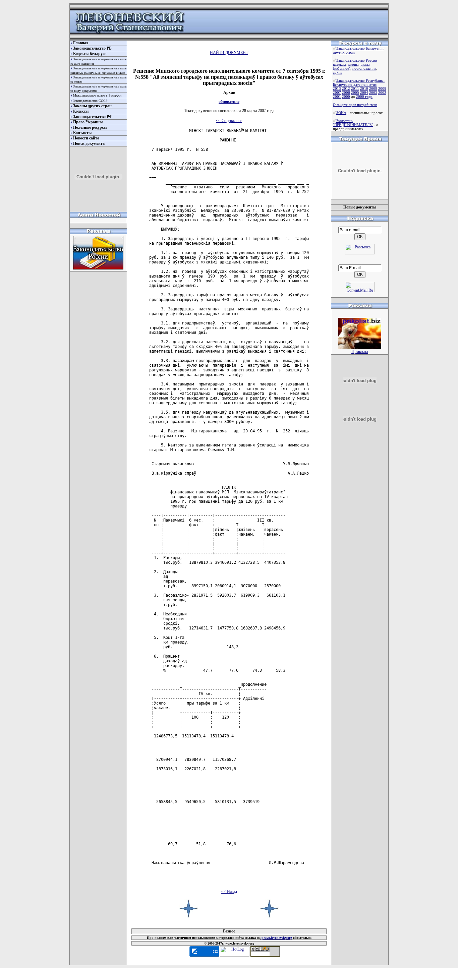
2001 (337, 97)
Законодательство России (356, 60)
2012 (346, 88)
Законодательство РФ (92, 116)
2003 (373, 92)
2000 (346, 97)
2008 (382, 88)
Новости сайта (86, 138)
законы (353, 64)
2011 (355, 88)
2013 (337, 88)
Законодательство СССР (90, 101)
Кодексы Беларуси (90, 53)
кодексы (339, 64)
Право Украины (88, 122)
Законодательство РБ (92, 48)
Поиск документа (89, 143)
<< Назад (229, 891)
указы (364, 64)
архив (337, 72)
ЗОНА (341, 113)
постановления (364, 68)
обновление (229, 101)
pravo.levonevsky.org (276, 938)
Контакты (82, 132)
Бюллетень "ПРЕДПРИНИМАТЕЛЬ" (353, 123)
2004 (364, 92)
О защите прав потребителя (355, 105)
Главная (81, 43)
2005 (355, 92)
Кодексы (81, 111)
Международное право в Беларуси (97, 95)
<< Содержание (229, 120)
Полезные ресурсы (90, 127)
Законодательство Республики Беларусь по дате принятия (359, 82)
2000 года (364, 97)
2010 (364, 88)
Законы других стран (92, 106)
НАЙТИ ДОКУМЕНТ (229, 52)
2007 (337, 92)
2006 (346, 92)
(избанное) (341, 68)
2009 (373, 88)
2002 (382, 92)
